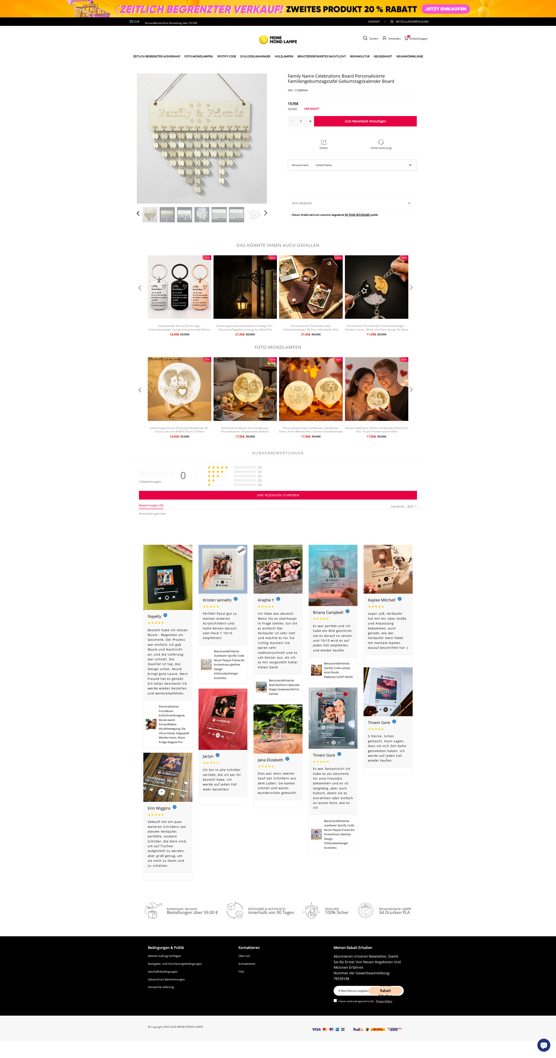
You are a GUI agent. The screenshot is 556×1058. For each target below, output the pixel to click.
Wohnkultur (360, 56)
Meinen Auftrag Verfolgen (164, 956)
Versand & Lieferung (161, 987)
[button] (147, 137)
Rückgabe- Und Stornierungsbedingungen (175, 964)
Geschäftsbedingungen (163, 971)
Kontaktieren (246, 964)
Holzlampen (284, 56)
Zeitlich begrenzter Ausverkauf (156, 56)
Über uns (244, 956)
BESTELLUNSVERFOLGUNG (408, 21)
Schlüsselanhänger (255, 56)
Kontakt (374, 21)
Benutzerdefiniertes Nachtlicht (322, 56)
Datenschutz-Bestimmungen (166, 979)
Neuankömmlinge (409, 56)
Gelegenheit (383, 56)
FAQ (241, 971)
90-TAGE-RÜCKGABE (357, 215)
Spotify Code (226, 56)
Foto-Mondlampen (198, 56)
